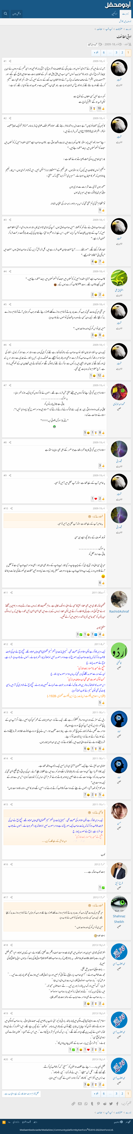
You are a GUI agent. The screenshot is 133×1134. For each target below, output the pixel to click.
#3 (5, 220)
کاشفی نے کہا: (97, 813)
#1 (5, 61)
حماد (119, 731)
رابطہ (35, 1122)
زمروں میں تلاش (125, 21)
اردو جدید (117, 1122)
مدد (9, 1122)
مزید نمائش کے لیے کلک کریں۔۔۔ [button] (54, 841)
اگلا (97, 53)
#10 (6, 509)
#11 (6, 593)
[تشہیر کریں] (10, 61)
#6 (5, 345)
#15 (6, 805)
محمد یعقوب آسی (119, 964)
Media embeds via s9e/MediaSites (36, 1130)
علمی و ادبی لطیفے (92, 45)
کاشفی (119, 663)
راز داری (16, 1122)
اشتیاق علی (119, 290)
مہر (127, 1122)
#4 (5, 272)
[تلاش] (5, 14)
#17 (6, 898)
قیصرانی (119, 461)
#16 (6, 865)
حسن (119, 823)
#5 (5, 305)
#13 (6, 713)
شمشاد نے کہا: (97, 517)
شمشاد (127, 44)
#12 (6, 644)
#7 (5, 386)
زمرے (125, 14)
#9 (5, 476)
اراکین (114, 14)
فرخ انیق (119, 883)
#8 (5, 443)
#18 (6, 945)
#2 (5, 119)
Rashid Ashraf (119, 611)
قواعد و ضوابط (26, 1122)
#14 (6, 759)
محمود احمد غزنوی (119, 404)
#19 (6, 1014)
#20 (6, 1060)
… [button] (110, 53)
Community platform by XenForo (83, 1130)
